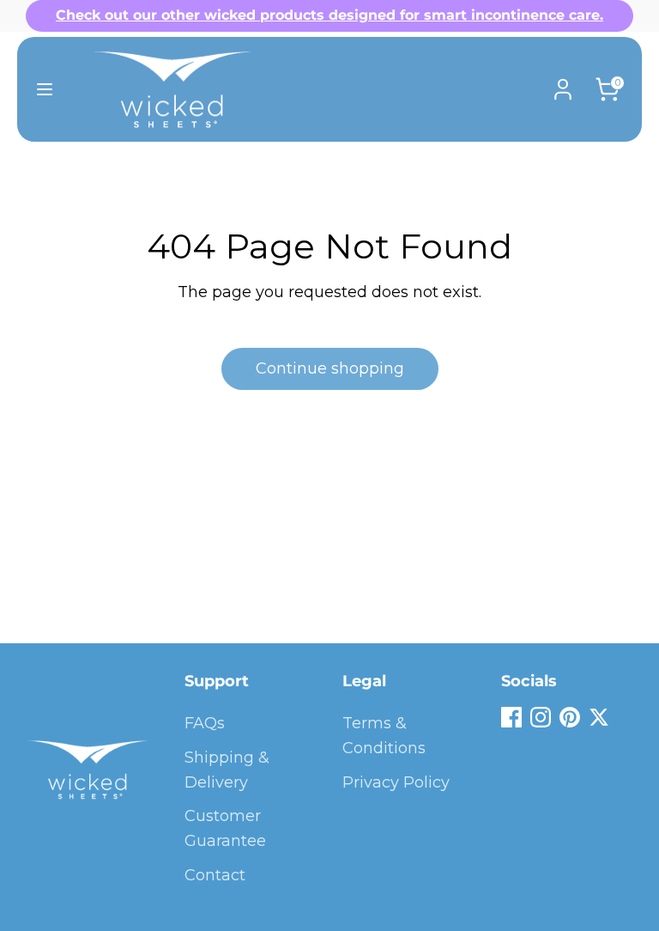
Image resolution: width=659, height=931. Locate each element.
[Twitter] (599, 717)
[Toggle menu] (44, 88)
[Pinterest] (569, 717)
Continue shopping (330, 368)
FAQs (204, 723)
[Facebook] (511, 717)
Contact (214, 875)
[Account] (563, 84)
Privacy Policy (396, 782)
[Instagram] (540, 717)
